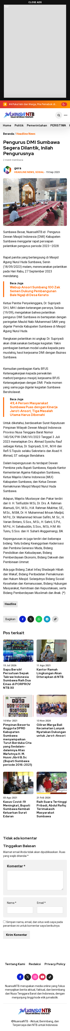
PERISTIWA (58, 125)
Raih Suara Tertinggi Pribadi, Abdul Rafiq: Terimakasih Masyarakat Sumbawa (52, 809)
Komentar (16, 866)
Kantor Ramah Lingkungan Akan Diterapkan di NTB (50, 673)
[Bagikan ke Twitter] (30, 619)
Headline (10, 604)
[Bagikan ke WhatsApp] (39, 619)
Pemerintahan (37, 125)
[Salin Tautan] (55, 619)
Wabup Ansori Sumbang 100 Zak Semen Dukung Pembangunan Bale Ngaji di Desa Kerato (35, 291)
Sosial (39, 172)
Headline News (25, 133)
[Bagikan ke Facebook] (22, 619)
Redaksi (35, 964)
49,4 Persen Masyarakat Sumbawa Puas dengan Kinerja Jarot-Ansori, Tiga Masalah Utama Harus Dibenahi (34, 409)
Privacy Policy (55, 964)
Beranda (8, 133)
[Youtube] (42, 977)
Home (7, 125)
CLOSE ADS (35, 2)
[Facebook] (20, 977)
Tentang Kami (15, 964)
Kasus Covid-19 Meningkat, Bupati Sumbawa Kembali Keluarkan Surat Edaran (16, 809)
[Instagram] (35, 977)
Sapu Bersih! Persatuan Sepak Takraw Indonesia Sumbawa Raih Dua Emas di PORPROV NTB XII (17, 679)
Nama (11, 902)
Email (41, 902)
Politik (19, 125)
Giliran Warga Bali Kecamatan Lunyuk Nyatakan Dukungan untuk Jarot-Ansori (51, 730)
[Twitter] (27, 977)
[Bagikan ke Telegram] (47, 619)
